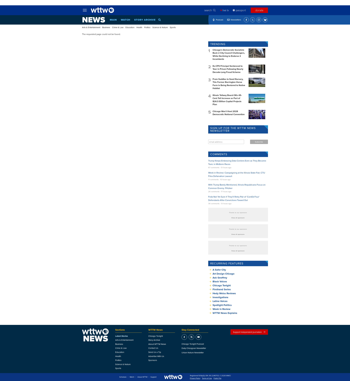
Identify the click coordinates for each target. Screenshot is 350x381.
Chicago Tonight (222, 285)
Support (154, 377)
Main (113, 20)
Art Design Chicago (223, 273)
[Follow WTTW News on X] (252, 19)
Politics (147, 27)
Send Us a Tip (154, 352)
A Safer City (219, 270)
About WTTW (142, 377)
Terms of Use (207, 378)
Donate (259, 10)
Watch (125, 20)
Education (130, 27)
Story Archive (145, 20)
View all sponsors (238, 218)
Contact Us (153, 348)
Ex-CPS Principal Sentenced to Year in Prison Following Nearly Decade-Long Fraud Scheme (228, 69)
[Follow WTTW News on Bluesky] (265, 19)
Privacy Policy (195, 378)
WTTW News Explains (225, 313)
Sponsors (152, 360)
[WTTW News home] (93, 20)
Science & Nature (160, 27)
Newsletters (236, 19)
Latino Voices (220, 301)
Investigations (220, 297)
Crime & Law (117, 27)
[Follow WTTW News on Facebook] (246, 19)
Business (106, 27)
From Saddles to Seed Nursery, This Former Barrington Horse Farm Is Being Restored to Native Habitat (229, 84)
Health (139, 27)
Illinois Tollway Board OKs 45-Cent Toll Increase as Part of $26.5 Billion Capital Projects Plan (227, 100)
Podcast (219, 19)
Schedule (122, 377)
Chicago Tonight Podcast (193, 344)
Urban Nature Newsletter (193, 352)
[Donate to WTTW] (173, 377)
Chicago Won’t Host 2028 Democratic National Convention (229, 113)
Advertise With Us (156, 356)
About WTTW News (157, 344)
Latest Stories (121, 336)
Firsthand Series (222, 289)
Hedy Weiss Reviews (224, 293)
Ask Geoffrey (220, 277)
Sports (173, 27)
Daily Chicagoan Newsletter (194, 348)
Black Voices (220, 281)
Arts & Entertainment (91, 27)
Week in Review (221, 309)
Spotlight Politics (222, 305)
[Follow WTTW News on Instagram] (258, 19)
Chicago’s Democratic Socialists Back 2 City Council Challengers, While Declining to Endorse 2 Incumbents (229, 54)
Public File (217, 378)
